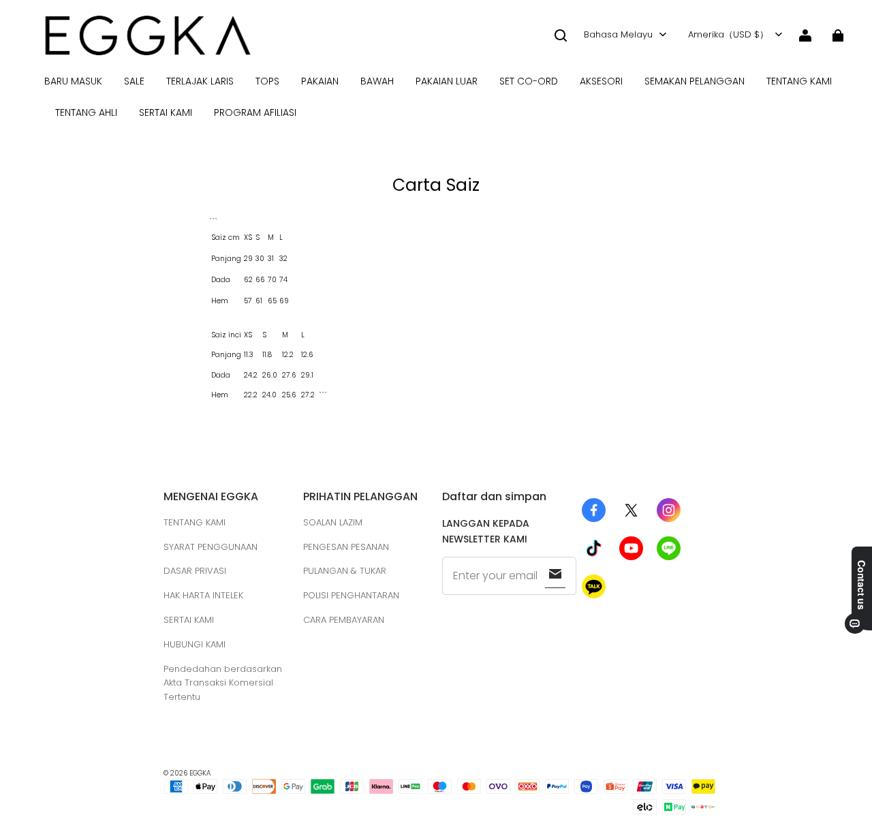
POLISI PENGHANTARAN (351, 595)
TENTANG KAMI (799, 81)
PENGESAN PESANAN (346, 546)
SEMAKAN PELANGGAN (694, 81)
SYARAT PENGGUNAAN (211, 546)
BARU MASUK (73, 81)
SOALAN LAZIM (332, 522)
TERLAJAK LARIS (200, 81)
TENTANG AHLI (86, 112)
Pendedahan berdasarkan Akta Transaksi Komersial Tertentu (223, 683)
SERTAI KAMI (165, 112)
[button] (560, 35)
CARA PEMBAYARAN (343, 619)
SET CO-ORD (528, 81)
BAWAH (377, 81)
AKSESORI (601, 81)
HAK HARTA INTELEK (203, 595)
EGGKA (200, 773)
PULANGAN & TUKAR (344, 570)
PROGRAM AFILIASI (255, 112)
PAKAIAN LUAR (447, 81)
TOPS (267, 81)
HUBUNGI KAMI (194, 644)
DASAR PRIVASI (195, 570)
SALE (134, 81)
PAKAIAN (320, 81)
